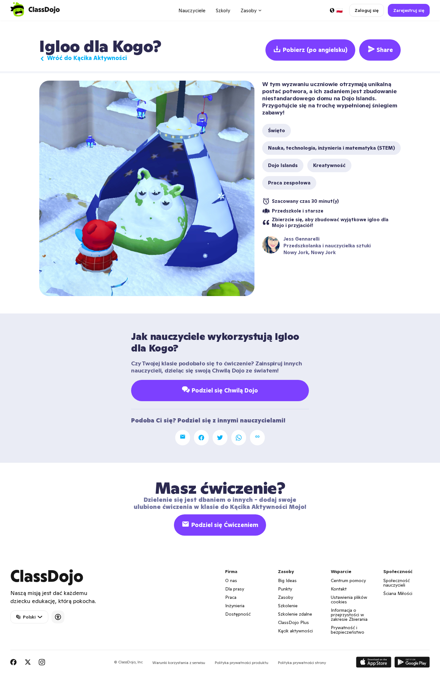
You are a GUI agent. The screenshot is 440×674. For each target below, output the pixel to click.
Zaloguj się (366, 10)
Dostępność (238, 614)
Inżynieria (234, 606)
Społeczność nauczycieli (396, 583)
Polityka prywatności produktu (241, 662)
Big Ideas (287, 580)
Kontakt (339, 589)
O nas (231, 580)
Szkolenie (288, 606)
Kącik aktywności (295, 631)
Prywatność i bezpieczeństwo (347, 630)
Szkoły (223, 10)
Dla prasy (234, 589)
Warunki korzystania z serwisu (178, 662)
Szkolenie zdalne (295, 614)
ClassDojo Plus (293, 622)
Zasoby (285, 597)
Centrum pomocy (348, 580)
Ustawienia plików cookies (349, 599)
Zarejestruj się (408, 10)
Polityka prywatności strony (302, 662)
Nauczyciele (192, 10)
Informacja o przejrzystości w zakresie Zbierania (349, 614)
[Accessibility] (58, 616)
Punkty (285, 589)
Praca (230, 597)
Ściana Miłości (397, 593)
